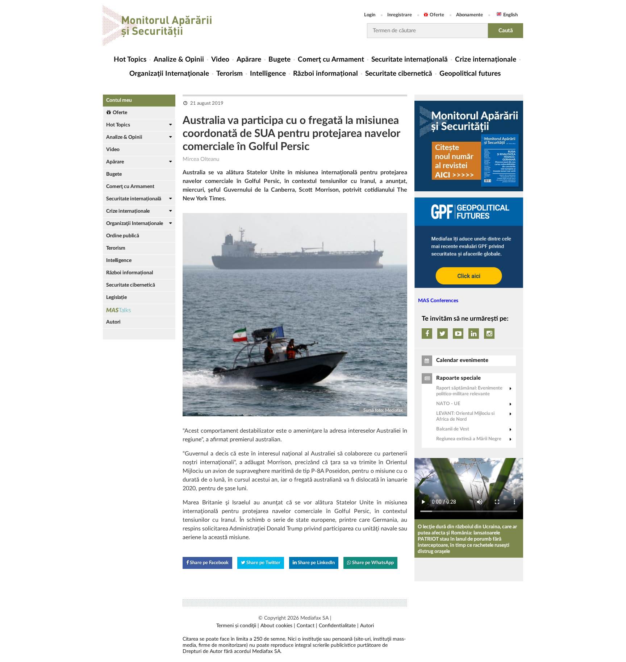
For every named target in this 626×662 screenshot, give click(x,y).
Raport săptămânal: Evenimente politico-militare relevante (469, 391)
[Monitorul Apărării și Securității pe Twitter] (442, 333)
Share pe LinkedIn (316, 563)
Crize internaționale (485, 59)
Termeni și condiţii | (237, 625)
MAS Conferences (438, 300)
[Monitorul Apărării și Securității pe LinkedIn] (473, 333)
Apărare (249, 59)
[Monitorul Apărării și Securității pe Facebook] (427, 333)
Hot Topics (130, 59)
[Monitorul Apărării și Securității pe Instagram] (489, 333)
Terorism (229, 73)
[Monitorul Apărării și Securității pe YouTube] (458, 333)
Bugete (279, 59)
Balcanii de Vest (452, 429)
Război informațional (325, 73)
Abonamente (469, 15)
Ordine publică (122, 235)
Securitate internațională (409, 59)
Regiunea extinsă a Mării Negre (468, 439)
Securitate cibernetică (398, 73)
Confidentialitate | (339, 625)
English (510, 15)
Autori (113, 322)
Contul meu (119, 100)
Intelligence (268, 73)
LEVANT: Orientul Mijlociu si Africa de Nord (465, 416)
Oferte (437, 15)
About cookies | (277, 625)
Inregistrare (399, 15)
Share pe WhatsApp (372, 563)
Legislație (116, 297)
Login (369, 15)
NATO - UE (448, 403)
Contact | (307, 625)
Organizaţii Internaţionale (169, 73)
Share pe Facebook (209, 563)
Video (220, 59)
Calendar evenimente (462, 360)
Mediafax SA (314, 618)
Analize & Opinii (179, 59)
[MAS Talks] (139, 310)
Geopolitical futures (470, 73)
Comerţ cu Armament (331, 59)
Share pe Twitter (262, 563)
